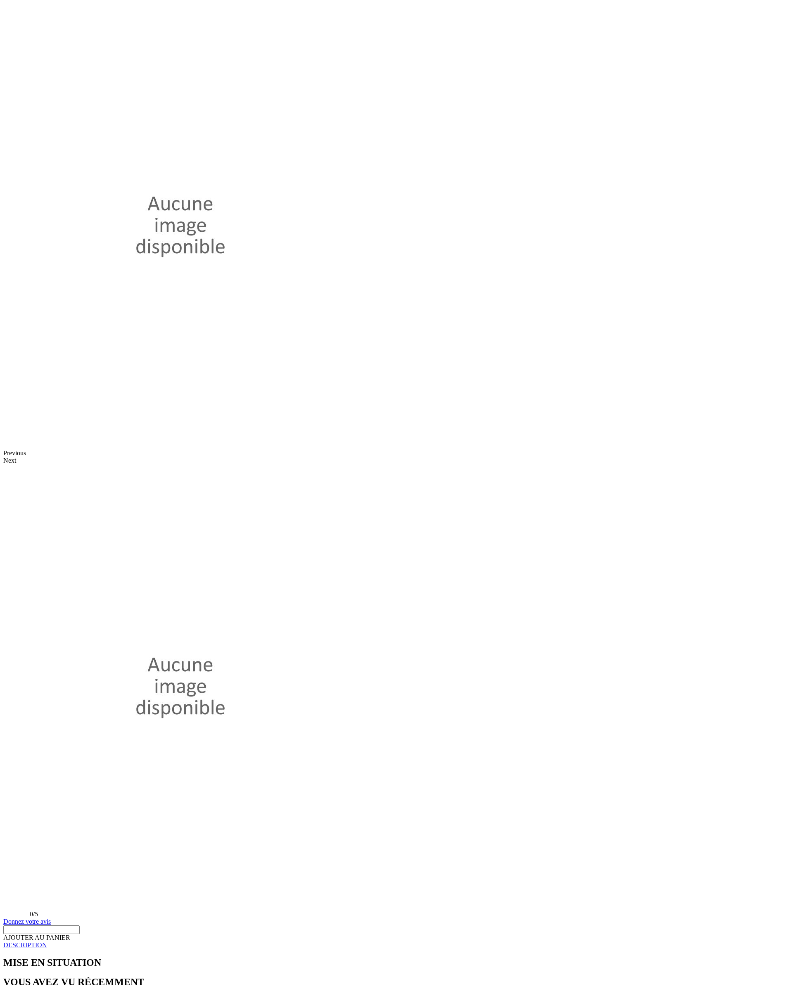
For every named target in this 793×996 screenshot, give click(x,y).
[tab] (396, 945)
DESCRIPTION (25, 944)
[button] (36, 937)
